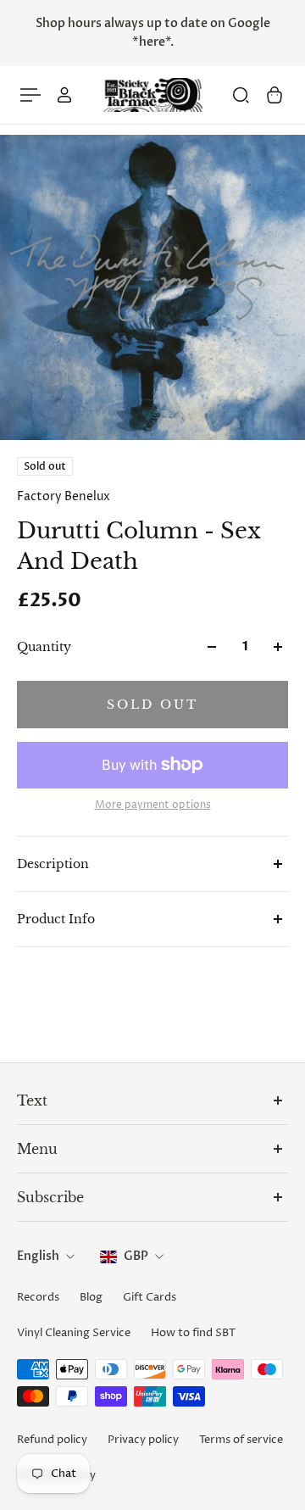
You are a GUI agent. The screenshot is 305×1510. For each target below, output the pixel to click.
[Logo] (152, 95)
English (38, 1256)
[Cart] (274, 95)
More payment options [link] (153, 805)
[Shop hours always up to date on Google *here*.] (152, 33)
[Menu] (30, 95)
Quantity (44, 647)
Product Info (56, 919)
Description (53, 864)
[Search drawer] (241, 95)
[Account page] (64, 95)
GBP (136, 1256)
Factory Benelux (63, 496)
